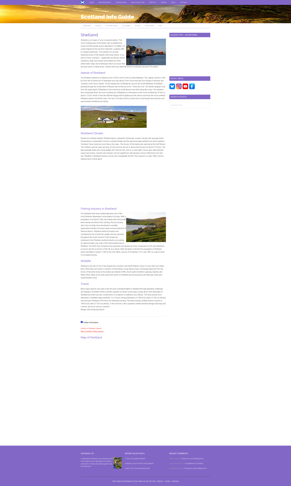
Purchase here (86, 466)
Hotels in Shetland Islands (91, 328)
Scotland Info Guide (107, 17)
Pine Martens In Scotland (194, 463)
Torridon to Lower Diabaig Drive (192, 458)
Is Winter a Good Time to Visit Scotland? (139, 463)
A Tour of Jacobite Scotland (135, 458)
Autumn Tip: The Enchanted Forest (137, 468)
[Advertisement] (123, 185)
